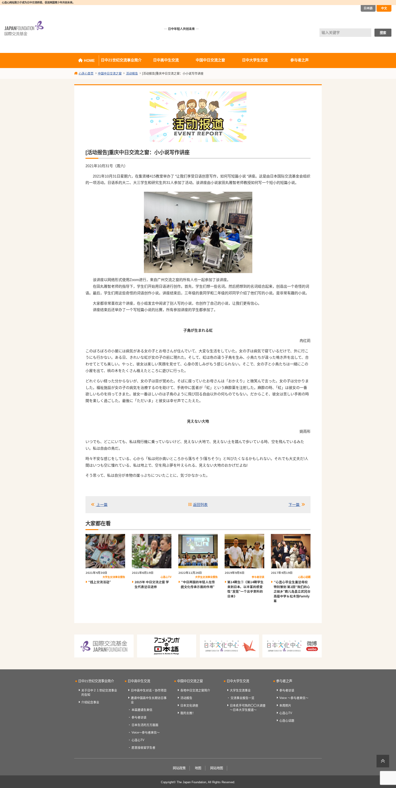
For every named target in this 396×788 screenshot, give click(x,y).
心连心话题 (286, 720)
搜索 (383, 33)
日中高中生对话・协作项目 (149, 690)
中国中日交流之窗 (210, 60)
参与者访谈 (139, 717)
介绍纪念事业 (90, 702)
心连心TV (138, 740)
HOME (89, 61)
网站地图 (216, 768)
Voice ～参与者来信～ (293, 698)
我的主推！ (187, 713)
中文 (384, 8)
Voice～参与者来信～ (146, 732)
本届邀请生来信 (142, 709)
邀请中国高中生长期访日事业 (149, 700)
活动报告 (186, 698)
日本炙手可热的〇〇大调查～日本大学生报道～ (248, 707)
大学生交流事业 (240, 690)
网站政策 (179, 768)
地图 (198, 768)
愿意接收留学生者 (143, 747)
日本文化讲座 (189, 705)
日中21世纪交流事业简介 (121, 60)
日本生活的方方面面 (145, 725)
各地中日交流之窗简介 (195, 690)
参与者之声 (299, 60)
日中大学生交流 (255, 60)
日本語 (368, 8)
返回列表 (200, 505)
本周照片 (285, 705)
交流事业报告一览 (242, 698)
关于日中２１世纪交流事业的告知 (99, 692)
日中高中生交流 (166, 60)
